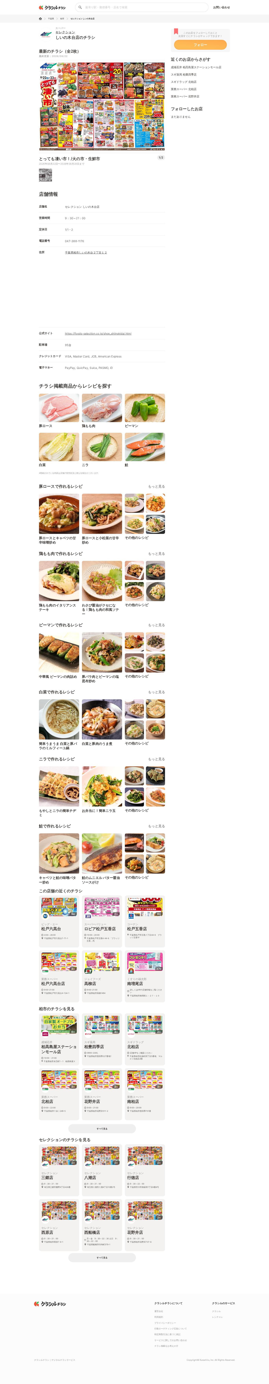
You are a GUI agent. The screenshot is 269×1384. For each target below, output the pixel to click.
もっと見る (156, 486)
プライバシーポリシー (165, 1323)
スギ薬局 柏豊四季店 (184, 74)
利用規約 (158, 1317)
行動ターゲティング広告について (170, 1328)
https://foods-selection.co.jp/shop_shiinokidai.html (98, 333)
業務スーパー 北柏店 (184, 89)
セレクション (65, 32)
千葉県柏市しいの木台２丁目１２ (86, 252)
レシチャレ (217, 1317)
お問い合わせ (221, 7)
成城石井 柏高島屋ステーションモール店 (196, 67)
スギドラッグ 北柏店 (184, 81)
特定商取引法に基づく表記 (167, 1334)
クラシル (216, 1311)
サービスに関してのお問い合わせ (170, 1340)
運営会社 (158, 1311)
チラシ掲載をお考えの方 (166, 1346)
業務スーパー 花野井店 (185, 96)
